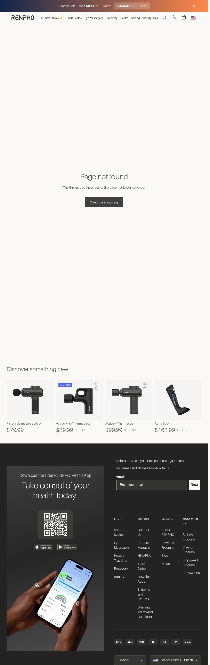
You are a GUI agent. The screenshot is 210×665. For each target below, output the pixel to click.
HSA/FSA (144, 556)
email (120, 476)
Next (194, 484)
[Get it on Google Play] (67, 547)
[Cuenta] (173, 17)
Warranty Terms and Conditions (145, 612)
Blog (164, 556)
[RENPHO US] (22, 18)
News (165, 564)
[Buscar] (164, 18)
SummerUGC (192, 573)
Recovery (121, 568)
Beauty (119, 577)
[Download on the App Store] (43, 547)
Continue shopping (104, 202)
